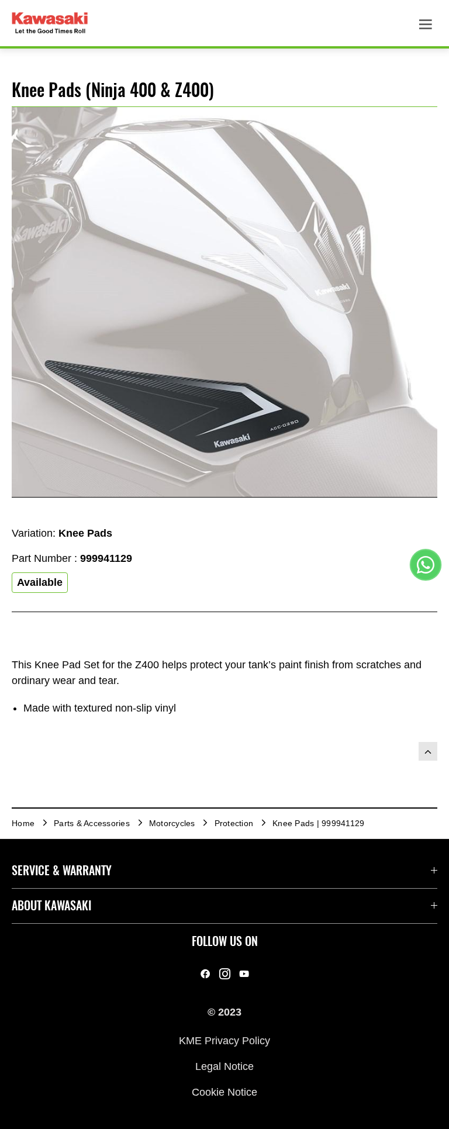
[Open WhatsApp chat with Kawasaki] (425, 564)
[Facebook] (205, 973)
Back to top (428, 751)
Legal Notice (224, 1066)
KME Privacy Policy (224, 1040)
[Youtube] (244, 973)
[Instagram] (224, 973)
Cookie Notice (224, 1092)
